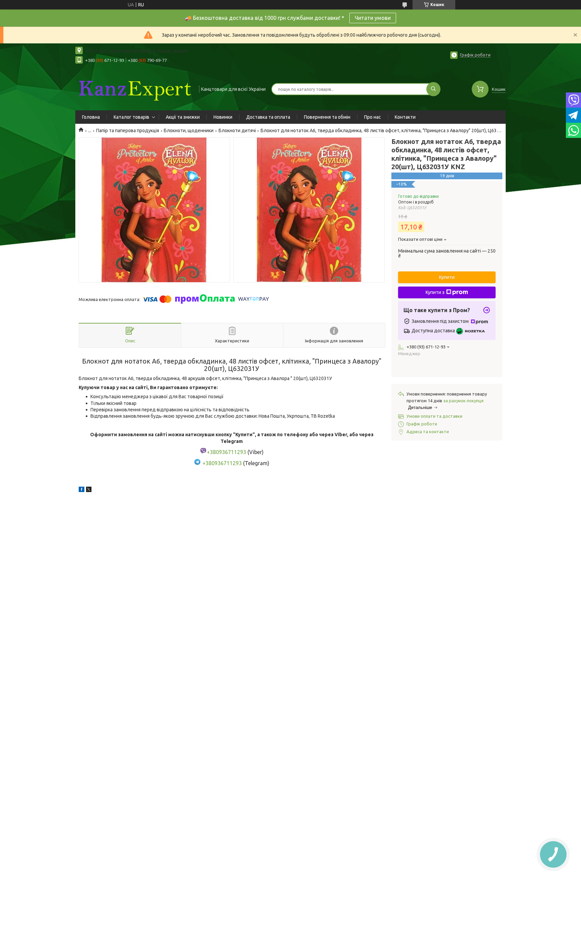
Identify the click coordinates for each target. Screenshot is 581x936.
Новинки (223, 117)
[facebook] (81, 490)
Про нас (372, 117)
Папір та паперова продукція (127, 130)
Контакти (405, 117)
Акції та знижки (183, 117)
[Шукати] (433, 89)
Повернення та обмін (327, 117)
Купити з (435, 292)
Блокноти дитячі (237, 130)
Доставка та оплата (268, 117)
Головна (91, 117)
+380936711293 (222, 463)
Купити (447, 277)
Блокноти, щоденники (189, 130)
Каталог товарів (131, 117)
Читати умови (373, 18)
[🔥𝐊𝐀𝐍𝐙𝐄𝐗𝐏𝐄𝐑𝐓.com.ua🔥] (134, 88)
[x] (88, 490)
